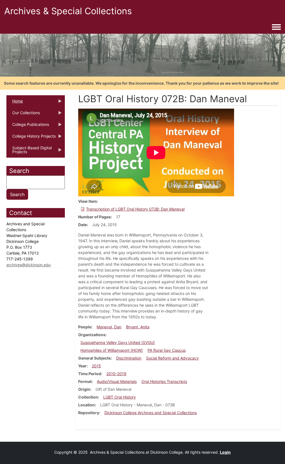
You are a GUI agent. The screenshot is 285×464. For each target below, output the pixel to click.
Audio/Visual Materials (117, 381)
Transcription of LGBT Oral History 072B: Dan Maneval (135, 209)
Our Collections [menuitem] (23, 114)
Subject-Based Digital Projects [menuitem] (29, 151)
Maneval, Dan (109, 326)
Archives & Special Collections (68, 11)
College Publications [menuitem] (27, 126)
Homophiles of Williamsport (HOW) (111, 350)
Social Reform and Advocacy (172, 358)
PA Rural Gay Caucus (167, 350)
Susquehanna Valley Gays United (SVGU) (117, 342)
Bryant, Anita (137, 326)
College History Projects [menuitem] (31, 138)
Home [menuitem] (14, 103)
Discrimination (128, 358)
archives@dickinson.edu (28, 264)
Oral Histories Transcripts (164, 381)
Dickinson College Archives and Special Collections (150, 412)
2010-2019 (116, 373)
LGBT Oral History (119, 397)
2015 (96, 365)
